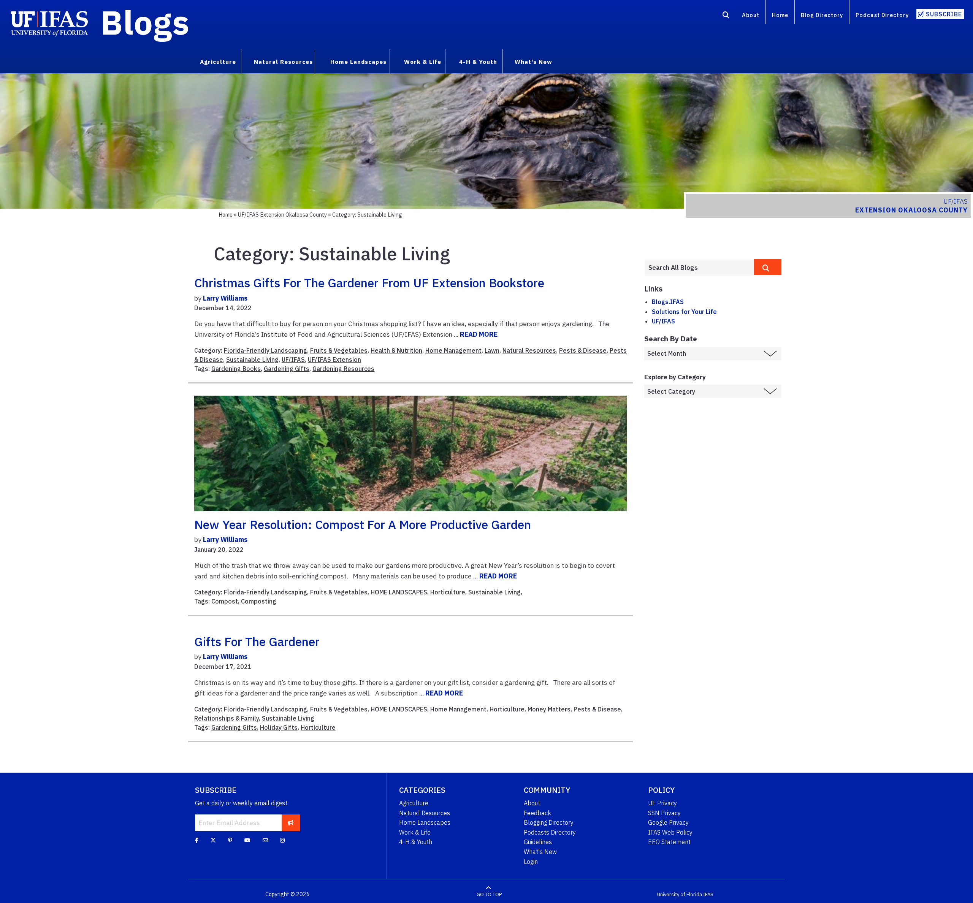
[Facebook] (196, 840)
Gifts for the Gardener (257, 642)
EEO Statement (669, 842)
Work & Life (415, 832)
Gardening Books (236, 368)
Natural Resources (529, 350)
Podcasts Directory (550, 832)
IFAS (708, 894)
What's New (540, 851)
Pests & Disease (583, 350)
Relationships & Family (226, 718)
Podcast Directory (882, 15)
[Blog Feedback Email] (265, 840)
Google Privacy (668, 822)
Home (780, 15)
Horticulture (447, 592)
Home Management (453, 350)
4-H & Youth (415, 842)
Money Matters (549, 709)
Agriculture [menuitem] (218, 61)
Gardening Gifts (286, 368)
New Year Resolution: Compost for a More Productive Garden (362, 524)
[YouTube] (247, 840)
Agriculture (413, 803)
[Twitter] (213, 840)
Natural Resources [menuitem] (283, 61)
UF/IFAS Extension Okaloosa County (282, 214)
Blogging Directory (549, 822)
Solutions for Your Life (684, 311)
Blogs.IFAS (668, 302)
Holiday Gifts (279, 727)
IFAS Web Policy (670, 832)
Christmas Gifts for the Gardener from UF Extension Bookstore (369, 283)
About (750, 15)
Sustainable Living (252, 359)
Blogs (145, 22)
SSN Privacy (664, 813)
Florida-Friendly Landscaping (265, 350)
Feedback (537, 813)
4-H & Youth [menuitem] (478, 61)
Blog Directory (822, 15)
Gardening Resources (343, 368)
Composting (258, 601)
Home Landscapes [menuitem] (358, 61)
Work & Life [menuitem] (422, 61)
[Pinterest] (230, 840)
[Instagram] (282, 840)
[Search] (726, 16)
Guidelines (538, 842)
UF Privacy (662, 803)
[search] (767, 267)
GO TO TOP (489, 894)
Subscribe (944, 14)
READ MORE (479, 334)
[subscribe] (290, 822)
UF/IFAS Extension (334, 359)
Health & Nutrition (396, 350)
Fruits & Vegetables (339, 350)
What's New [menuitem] (533, 61)
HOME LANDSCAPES (399, 592)
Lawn (492, 350)
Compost (224, 601)
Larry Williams (225, 298)
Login (531, 861)
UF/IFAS (293, 359)
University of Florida (679, 894)
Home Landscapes (424, 822)
